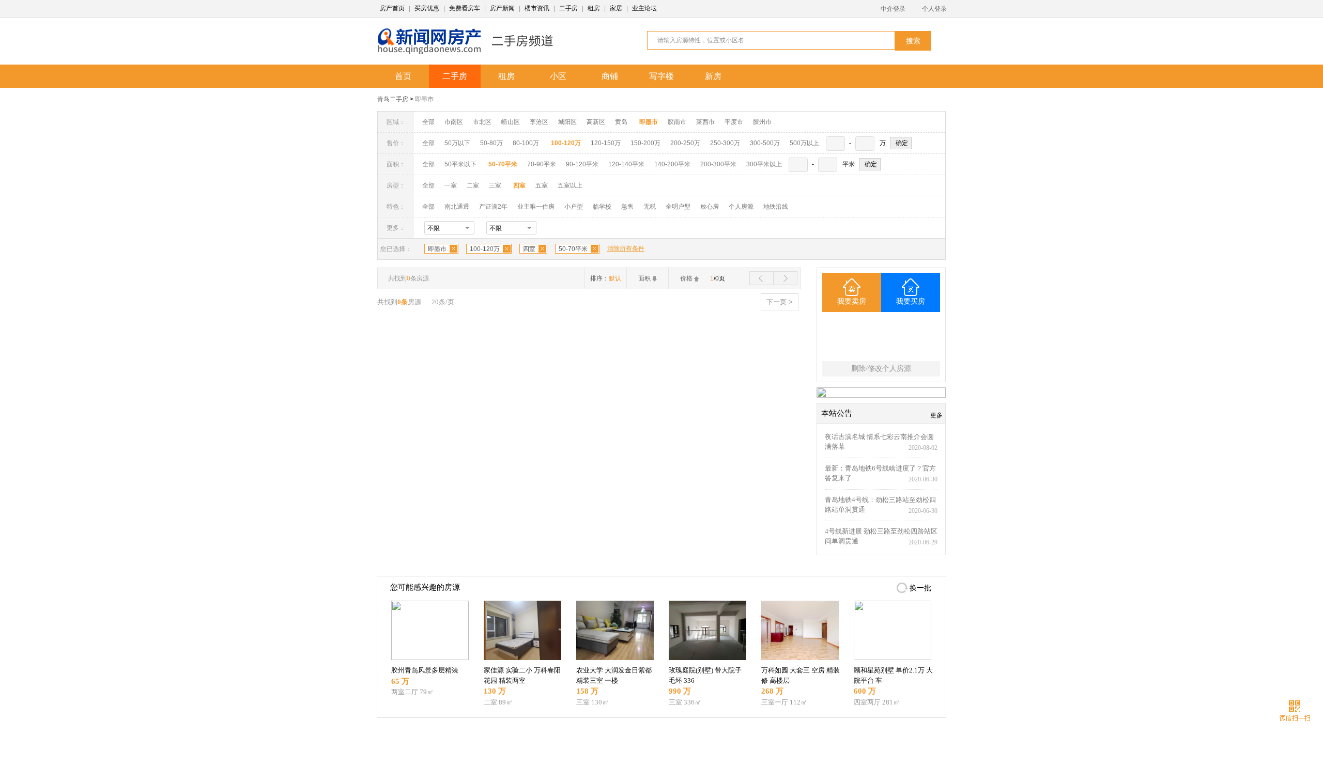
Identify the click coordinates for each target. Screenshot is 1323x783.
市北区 (482, 122)
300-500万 (765, 143)
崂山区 (510, 122)
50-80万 (491, 143)
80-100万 (526, 143)
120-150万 (606, 143)
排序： (605, 278)
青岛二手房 (392, 99)
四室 (529, 249)
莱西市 (705, 122)
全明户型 (678, 206)
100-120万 (485, 249)
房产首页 (392, 8)
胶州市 (762, 122)
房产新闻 (502, 8)
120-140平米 (626, 164)
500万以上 (804, 143)
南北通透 (456, 206)
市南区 (453, 122)
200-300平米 (718, 164)
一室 (450, 185)
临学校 (602, 206)
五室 (541, 185)
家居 (616, 8)
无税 (649, 206)
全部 (428, 122)
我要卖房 (851, 301)
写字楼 (661, 76)
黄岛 (621, 122)
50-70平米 (573, 249)
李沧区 (539, 122)
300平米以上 (764, 164)
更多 (936, 415)
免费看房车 (464, 8)
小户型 (573, 206)
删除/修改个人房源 (881, 368)
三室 (495, 185)
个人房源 (741, 206)
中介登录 (893, 8)
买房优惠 (426, 8)
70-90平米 (541, 164)
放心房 (709, 206)
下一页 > (779, 302)
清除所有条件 (625, 248)
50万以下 (457, 143)
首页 (403, 76)
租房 (594, 8)
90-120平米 (582, 164)
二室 (474, 185)
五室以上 (570, 185)
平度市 (734, 122)
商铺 (610, 76)
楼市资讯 (537, 8)
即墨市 (424, 99)
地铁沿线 (775, 206)
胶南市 (677, 122)
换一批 (920, 588)
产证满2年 (493, 206)
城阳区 (567, 122)
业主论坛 (644, 8)
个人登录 (934, 8)
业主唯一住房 (536, 206)
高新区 (596, 122)
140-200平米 (672, 164)
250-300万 (725, 143)
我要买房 (910, 301)
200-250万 (685, 143)
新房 (713, 76)
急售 (627, 206)
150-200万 (645, 143)
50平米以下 (460, 164)
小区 (558, 76)
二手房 (568, 8)
